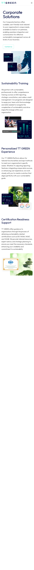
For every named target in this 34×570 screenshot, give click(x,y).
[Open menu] (31, 2)
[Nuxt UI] (8, 3)
